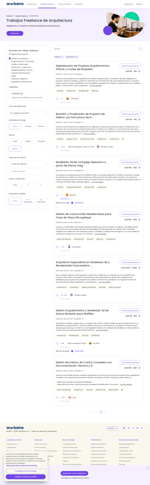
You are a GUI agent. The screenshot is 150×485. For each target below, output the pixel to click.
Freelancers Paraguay (99, 464)
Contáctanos (11, 447)
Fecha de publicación (17, 106)
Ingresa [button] (139, 4)
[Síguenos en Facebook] (133, 428)
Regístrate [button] (128, 4)
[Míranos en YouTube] (124, 428)
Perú (74, 397)
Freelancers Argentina (98, 444)
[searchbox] (27, 97)
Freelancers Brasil (97, 447)
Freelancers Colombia (99, 451)
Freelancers (31, 4)
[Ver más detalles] (139, 71)
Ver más (122, 464)
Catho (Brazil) (124, 447)
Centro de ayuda (41, 444)
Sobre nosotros (11, 444)
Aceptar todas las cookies (25, 477)
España (73, 195)
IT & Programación (69, 444)
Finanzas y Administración (72, 464)
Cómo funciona (64, 4)
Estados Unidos (107, 147)
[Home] (15, 4)
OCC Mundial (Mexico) (127, 458)
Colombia (74, 98)
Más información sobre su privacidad (21, 465)
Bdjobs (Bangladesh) (127, 444)
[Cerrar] (147, 467)
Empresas (79, 4)
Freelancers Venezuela (99, 461)
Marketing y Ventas (69, 454)
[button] (130, 66)
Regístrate (15, 33)
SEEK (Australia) (124, 461)
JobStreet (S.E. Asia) (126, 451)
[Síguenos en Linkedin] (142, 428)
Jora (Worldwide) (125, 454)
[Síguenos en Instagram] (128, 428)
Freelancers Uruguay (98, 454)
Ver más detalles (95, 86)
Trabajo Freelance (47, 4)
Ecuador (96, 343)
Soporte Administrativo (71, 458)
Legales (65, 461)
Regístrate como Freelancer (74, 473)
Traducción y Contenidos (72, 451)
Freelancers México (97, 458)
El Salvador (76, 247)
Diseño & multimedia (70, 447)
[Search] (140, 49)
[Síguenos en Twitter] (137, 428)
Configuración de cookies (25, 471)
